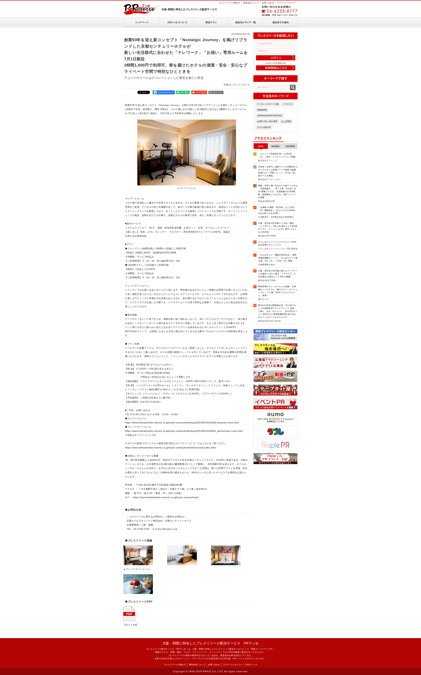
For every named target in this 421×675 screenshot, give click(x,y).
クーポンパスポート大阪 (268, 104)
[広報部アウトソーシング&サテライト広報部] (275, 367)
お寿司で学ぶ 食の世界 (267, 121)
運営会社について (251, 3)
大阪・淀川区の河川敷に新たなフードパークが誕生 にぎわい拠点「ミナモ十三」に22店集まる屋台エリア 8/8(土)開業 (277, 274)
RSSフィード (252, 664)
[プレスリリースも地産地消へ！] (275, 353)
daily (260, 146)
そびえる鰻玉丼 (264, 127)
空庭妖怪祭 (262, 110)
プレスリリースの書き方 (229, 3)
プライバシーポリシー (287, 3)
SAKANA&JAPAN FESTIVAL (269, 115)
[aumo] (275, 422)
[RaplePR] (275, 449)
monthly (290, 146)
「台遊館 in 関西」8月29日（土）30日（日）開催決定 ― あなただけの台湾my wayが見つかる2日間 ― (276, 210)
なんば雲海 (286, 121)
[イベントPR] (275, 408)
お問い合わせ (268, 3)
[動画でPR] (275, 381)
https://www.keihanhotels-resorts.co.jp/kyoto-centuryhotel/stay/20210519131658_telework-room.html (182, 422)
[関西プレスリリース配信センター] (275, 339)
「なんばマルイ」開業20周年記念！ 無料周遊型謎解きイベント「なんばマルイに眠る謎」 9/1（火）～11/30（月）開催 (277, 258)
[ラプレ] (275, 436)
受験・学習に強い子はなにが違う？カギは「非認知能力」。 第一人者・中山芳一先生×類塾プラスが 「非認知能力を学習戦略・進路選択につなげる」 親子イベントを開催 (277, 191)
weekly (275, 146)
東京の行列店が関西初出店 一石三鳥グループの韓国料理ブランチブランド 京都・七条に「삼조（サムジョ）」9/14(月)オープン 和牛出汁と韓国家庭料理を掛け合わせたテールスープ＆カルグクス (277, 311)
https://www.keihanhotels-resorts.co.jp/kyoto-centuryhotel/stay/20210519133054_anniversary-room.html (184, 431)
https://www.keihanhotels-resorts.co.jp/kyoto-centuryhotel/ (166, 497)
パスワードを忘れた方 (275, 63)
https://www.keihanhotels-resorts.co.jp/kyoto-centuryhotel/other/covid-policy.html (170, 447)
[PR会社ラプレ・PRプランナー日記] (275, 463)
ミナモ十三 (288, 104)
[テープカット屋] (275, 395)
